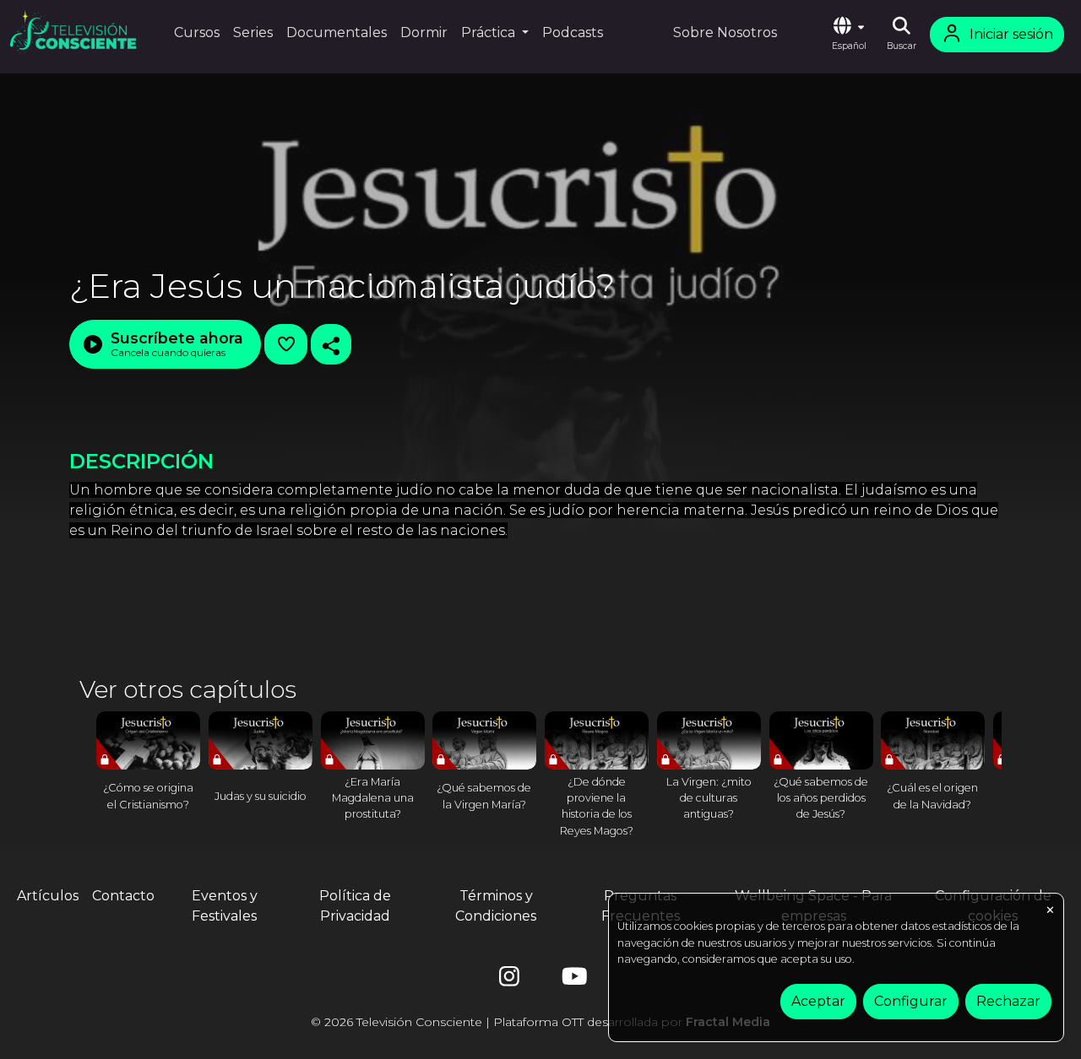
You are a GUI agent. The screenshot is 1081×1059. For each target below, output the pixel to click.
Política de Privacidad (355, 906)
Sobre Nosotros (725, 32)
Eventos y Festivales (225, 906)
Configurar (911, 1001)
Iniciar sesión (1011, 34)
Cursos (197, 32)
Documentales (336, 32)
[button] (848, 34)
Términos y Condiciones (495, 906)
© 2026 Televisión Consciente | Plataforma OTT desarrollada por (540, 1021)
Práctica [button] (490, 32)
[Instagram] (509, 980)
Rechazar (1008, 1001)
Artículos (48, 896)
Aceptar (818, 1001)
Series (253, 32)
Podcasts (572, 32)
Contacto (123, 896)
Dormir (424, 32)
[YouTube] (571, 980)
